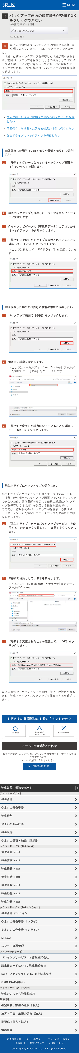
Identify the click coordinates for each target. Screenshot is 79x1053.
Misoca (6, 937)
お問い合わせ (40, 765)
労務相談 (7, 1029)
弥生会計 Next (10, 852)
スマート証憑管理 (12, 945)
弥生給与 (7, 815)
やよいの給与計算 (12, 823)
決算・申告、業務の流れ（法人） (22, 1013)
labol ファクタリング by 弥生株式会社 (26, 973)
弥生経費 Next (10, 868)
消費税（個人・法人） (15, 1021)
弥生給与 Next (10, 885)
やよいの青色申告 (12, 807)
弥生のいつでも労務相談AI (18, 993)
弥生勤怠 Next (10, 893)
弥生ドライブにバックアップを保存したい (33, 135)
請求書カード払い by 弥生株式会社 (23, 965)
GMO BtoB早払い (13, 982)
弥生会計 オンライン (14, 913)
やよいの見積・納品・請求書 (19, 840)
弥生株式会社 (14, 1039)
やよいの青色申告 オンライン (20, 921)
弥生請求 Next (10, 860)
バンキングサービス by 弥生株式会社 (25, 957)
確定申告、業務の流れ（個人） (21, 1005)
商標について (37, 1043)
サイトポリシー (34, 1039)
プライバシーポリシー (60, 1039)
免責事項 (20, 1043)
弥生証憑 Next (10, 876)
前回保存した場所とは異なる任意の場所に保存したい (40, 128)
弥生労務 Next (10, 901)
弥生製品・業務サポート (16, 787)
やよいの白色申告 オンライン (20, 929)
